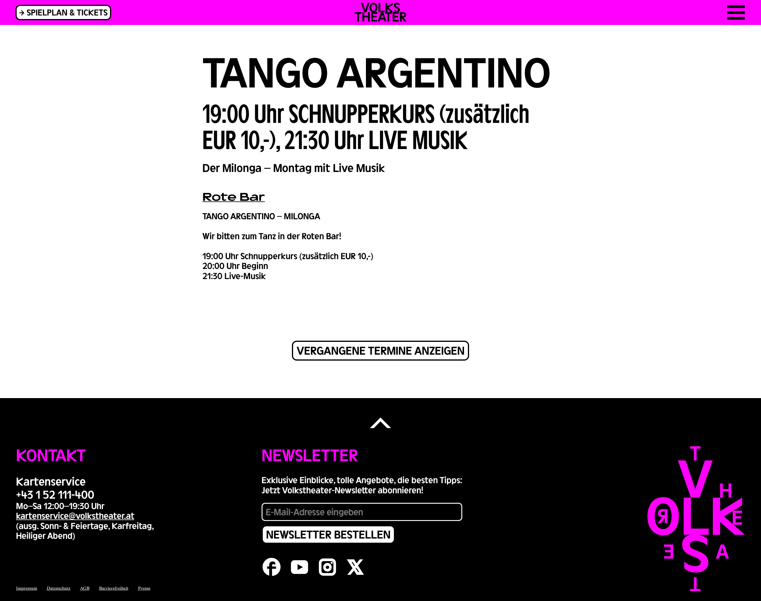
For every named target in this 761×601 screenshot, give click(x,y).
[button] (380, 423)
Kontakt (51, 454)
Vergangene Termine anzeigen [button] (381, 350)
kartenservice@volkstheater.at (75, 515)
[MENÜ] (736, 12)
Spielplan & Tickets (67, 12)
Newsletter (310, 454)
